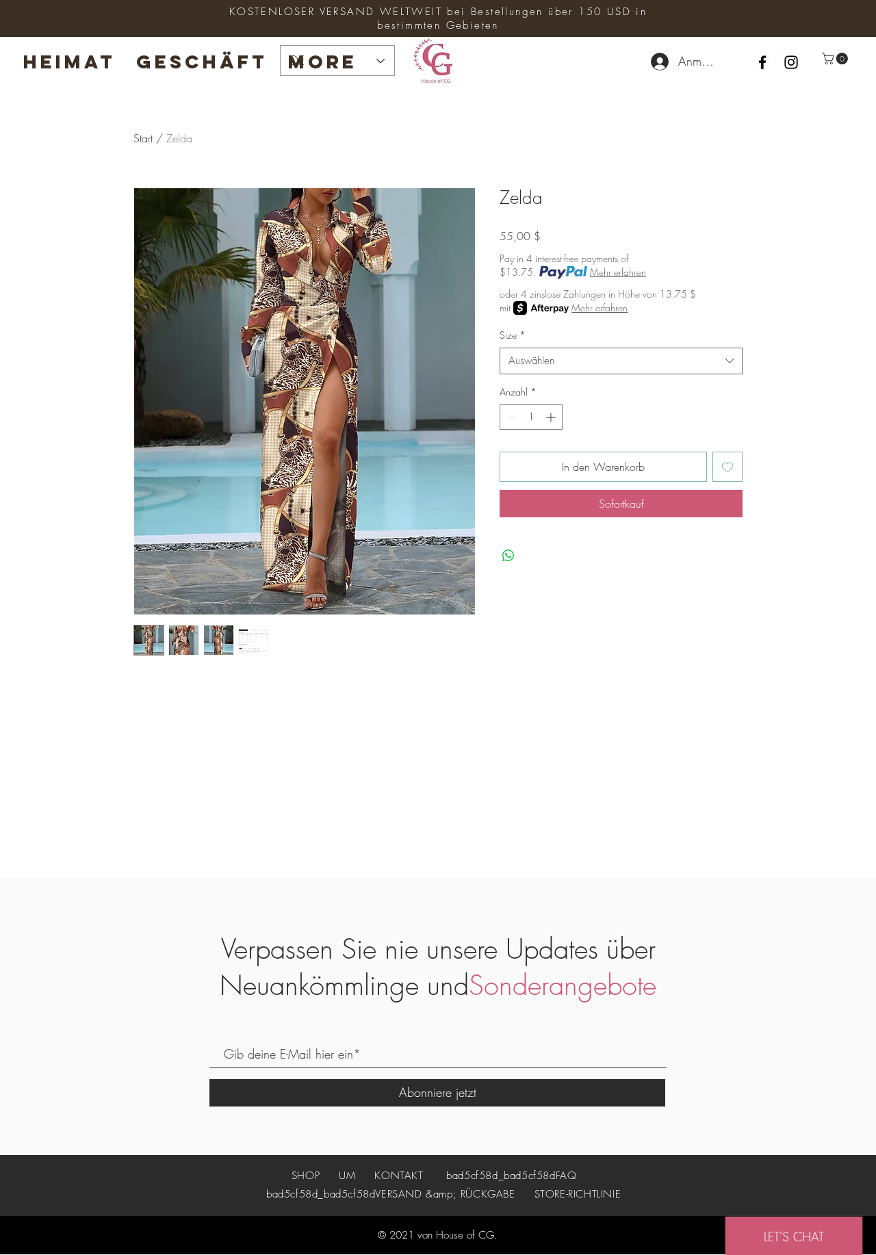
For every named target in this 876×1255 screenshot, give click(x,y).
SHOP (308, 1175)
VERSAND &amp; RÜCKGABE (445, 1194)
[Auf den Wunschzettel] (727, 467)
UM (347, 1175)
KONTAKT (398, 1175)
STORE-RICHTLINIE (577, 1194)
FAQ (566, 1175)
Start (143, 138)
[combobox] (621, 361)
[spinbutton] (531, 417)
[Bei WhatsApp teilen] (508, 555)
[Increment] (552, 417)
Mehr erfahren (618, 272)
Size (513, 334)
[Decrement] (510, 417)
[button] (836, 58)
